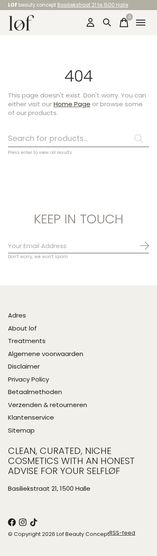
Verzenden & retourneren (47, 404)
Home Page (72, 104)
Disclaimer (24, 366)
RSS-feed (122, 532)
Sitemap (21, 430)
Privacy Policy (28, 379)
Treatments (27, 340)
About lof (22, 328)
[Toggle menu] (140, 22)
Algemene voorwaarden (45, 353)
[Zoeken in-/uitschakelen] (107, 22)
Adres (17, 315)
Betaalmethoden (35, 391)
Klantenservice (31, 417)
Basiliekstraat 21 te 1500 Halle (92, 5)
